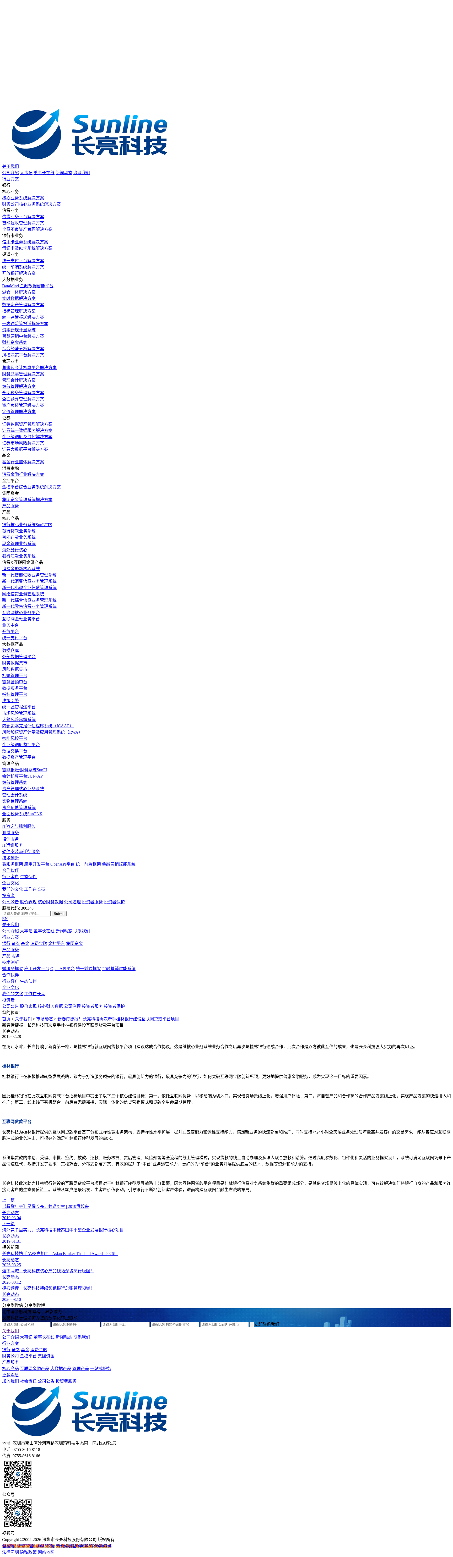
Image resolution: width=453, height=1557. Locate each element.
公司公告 (10, 902)
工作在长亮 (34, 889)
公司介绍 (10, 172)
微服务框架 (12, 864)
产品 (6, 956)
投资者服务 (92, 902)
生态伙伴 (28, 876)
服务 (16, 956)
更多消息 (10, 1375)
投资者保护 (114, 902)
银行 (6, 943)
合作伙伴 (10, 870)
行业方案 (10, 179)
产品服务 (10, 506)
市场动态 (44, 1019)
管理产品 (80, 1368)
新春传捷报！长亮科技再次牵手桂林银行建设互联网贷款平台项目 (118, 1019)
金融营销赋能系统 (119, 864)
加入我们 (10, 1381)
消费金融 (38, 943)
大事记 (26, 172)
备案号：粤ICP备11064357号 (28, 1546)
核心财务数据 (50, 902)
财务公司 (10, 1356)
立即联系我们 (266, 1324)
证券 (16, 943)
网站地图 (46, 1552)
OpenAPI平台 (62, 864)
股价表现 (28, 902)
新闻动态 (64, 172)
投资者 (8, 895)
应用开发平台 (36, 864)
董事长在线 (44, 172)
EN (5, 918)
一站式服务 (100, 1368)
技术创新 (10, 858)
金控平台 (56, 943)
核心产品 (10, 1368)
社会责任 (28, 1381)
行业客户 (10, 876)
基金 (25, 943)
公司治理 (72, 902)
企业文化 (10, 883)
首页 (6, 1019)
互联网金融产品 (34, 1368)
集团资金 (74, 943)
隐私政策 (28, 1552)
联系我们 (81, 172)
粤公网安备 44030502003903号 (83, 1546)
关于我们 (10, 166)
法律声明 (10, 1552)
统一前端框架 (88, 864)
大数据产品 (60, 1368)
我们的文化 (12, 889)
